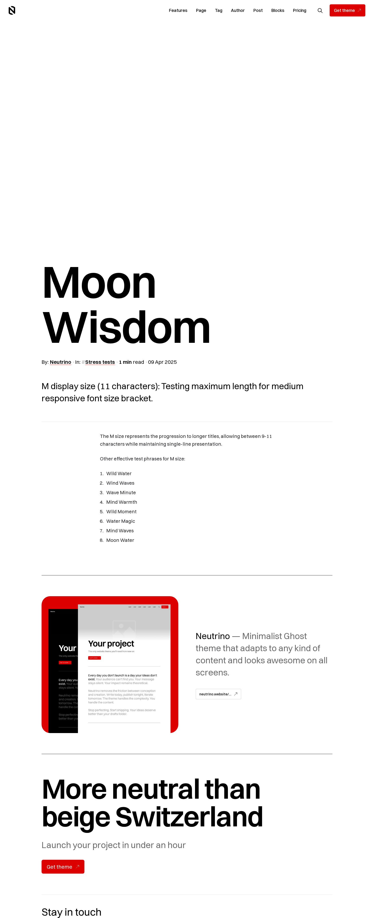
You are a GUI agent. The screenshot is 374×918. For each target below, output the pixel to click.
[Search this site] (320, 10)
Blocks (277, 10)
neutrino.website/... (215, 694)
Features (178, 10)
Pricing (299, 10)
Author (238, 10)
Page (201, 10)
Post (258, 10)
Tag (218, 10)
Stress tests (100, 362)
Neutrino (60, 362)
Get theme (344, 10)
